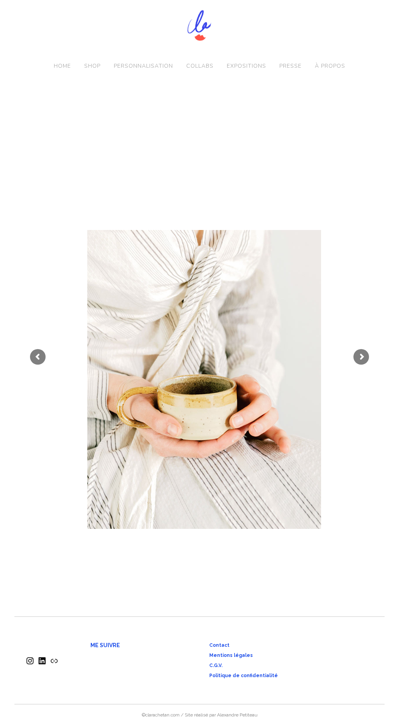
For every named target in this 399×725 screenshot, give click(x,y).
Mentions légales (231, 655)
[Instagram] (30, 663)
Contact (219, 645)
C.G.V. (215, 665)
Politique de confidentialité (243, 675)
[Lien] (54, 663)
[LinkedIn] (42, 663)
